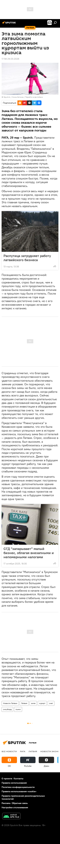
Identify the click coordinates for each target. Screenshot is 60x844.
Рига (22, 751)
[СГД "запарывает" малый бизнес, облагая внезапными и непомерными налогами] (30, 524)
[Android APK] (11, 816)
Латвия (24, 703)
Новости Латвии (10, 703)
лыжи (18, 709)
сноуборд (7, 709)
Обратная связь (20, 803)
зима (33, 703)
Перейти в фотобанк (34, 97)
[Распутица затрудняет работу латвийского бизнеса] (30, 231)
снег (51, 703)
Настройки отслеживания (15, 807)
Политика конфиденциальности (18, 787)
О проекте (7, 778)
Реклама (6, 803)
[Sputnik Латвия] (10, 23)
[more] (55, 266)
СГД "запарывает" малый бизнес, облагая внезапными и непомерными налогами (29, 553)
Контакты (18, 778)
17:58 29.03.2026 (10, 58)
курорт (42, 703)
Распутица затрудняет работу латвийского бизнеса (27, 258)
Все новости (9, 751)
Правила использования (14, 782)
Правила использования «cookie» (19, 791)
